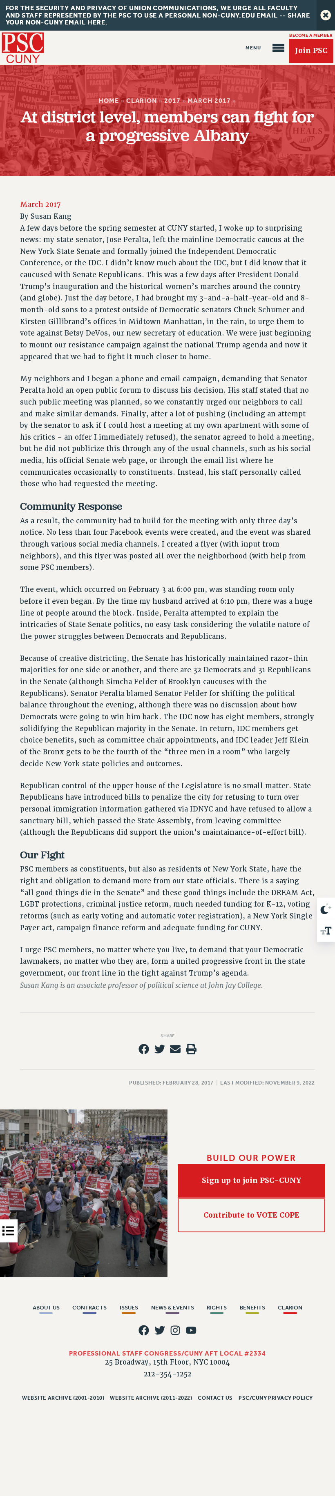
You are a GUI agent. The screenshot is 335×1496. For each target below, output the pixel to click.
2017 (172, 100)
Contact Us (215, 1398)
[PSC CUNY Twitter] (159, 1330)
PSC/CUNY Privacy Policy (276, 1398)
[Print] (191, 1049)
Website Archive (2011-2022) (151, 1398)
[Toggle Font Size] (326, 931)
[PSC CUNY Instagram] (175, 1330)
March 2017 (209, 100)
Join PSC (311, 50)
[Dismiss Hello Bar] (326, 15)
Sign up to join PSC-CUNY (251, 1180)
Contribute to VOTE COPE (251, 1215)
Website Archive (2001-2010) (63, 1398)
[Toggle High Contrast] (326, 909)
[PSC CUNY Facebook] (143, 1330)
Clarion (141, 100)
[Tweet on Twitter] (159, 1049)
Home (108, 100)
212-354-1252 (168, 1374)
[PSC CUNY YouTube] (191, 1330)
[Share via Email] (175, 1049)
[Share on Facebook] (143, 1049)
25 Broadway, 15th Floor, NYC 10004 (167, 1362)
